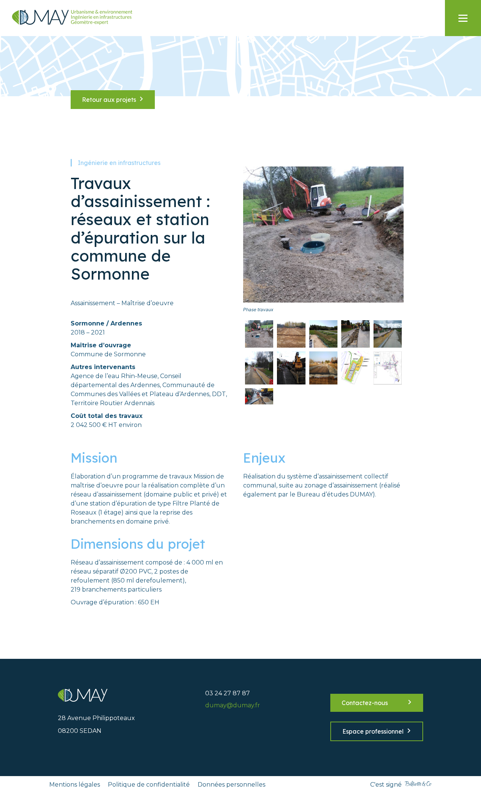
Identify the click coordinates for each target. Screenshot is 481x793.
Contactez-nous (365, 703)
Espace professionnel (373, 731)
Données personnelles (231, 784)
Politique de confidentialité (149, 784)
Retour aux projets (109, 99)
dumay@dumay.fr (232, 705)
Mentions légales (74, 784)
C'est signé (386, 784)
